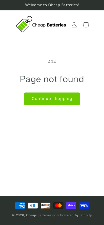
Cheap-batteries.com (42, 215)
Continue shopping (52, 98)
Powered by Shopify (76, 215)
